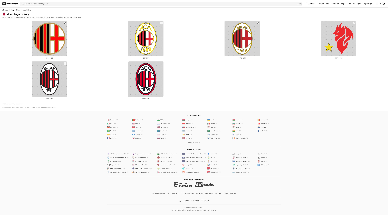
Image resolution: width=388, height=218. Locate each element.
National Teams (324, 4)
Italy (12, 10)
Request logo (367, 4)
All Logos (5, 10)
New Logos (357, 4)
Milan (18, 10)
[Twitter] (380, 3)
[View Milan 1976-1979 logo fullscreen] (242, 38)
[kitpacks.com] (204, 184)
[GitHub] (384, 4)
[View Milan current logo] (145, 79)
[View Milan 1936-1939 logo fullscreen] (49, 38)
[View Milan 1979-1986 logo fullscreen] (338, 38)
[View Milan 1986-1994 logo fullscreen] (49, 79)
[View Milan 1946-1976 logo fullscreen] (145, 38)
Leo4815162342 (199, 208)
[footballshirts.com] (183, 184)
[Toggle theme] (377, 4)
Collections (335, 4)
